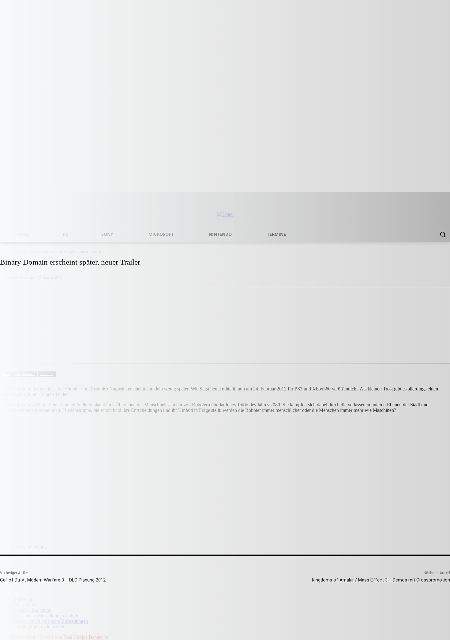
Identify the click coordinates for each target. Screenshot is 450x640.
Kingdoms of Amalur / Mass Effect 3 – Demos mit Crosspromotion (381, 580)
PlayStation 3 (25, 374)
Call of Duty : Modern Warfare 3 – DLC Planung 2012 (53, 580)
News (6, 374)
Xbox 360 (46, 374)
